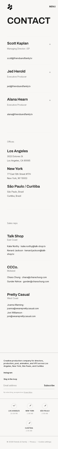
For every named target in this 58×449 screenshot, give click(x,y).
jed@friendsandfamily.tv (19, 86)
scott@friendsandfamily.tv (19, 58)
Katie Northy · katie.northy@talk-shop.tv (26, 246)
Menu (52, 6)
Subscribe (49, 385)
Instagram (8, 373)
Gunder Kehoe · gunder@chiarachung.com (28, 281)
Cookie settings (44, 442)
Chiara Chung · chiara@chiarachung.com (27, 277)
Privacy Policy (28, 392)
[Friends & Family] (9, 7)
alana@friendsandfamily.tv (20, 114)
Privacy (33, 442)
